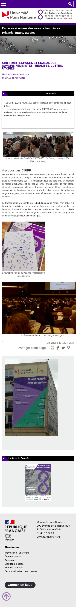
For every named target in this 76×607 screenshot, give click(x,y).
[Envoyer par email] (52, 348)
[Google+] (68, 348)
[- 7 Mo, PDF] (38, 482)
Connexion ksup (20, 585)
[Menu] (3, 4)
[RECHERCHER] (70, 4)
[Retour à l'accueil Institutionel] (16, 530)
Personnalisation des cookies (21, 571)
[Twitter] (63, 348)
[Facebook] (58, 348)
